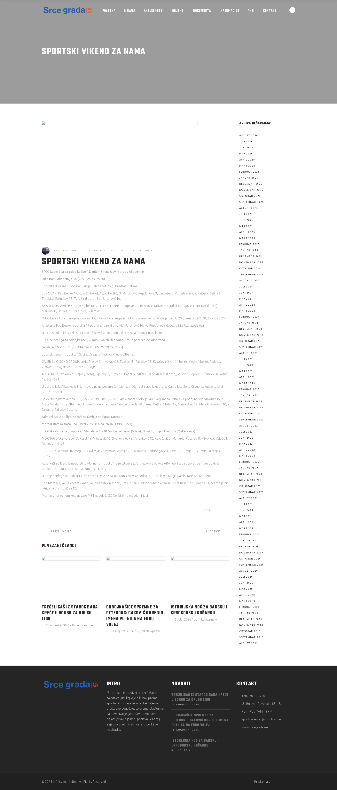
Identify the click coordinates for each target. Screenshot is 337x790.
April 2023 (247, 377)
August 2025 (248, 208)
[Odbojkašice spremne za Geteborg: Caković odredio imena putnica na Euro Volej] (135, 579)
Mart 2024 (247, 310)
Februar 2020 (249, 607)
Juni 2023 (246, 365)
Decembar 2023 (251, 329)
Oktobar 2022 (250, 413)
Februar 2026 (249, 171)
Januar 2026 (248, 177)
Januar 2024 (248, 323)
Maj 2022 (246, 443)
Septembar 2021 (251, 492)
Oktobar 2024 (250, 268)
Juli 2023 (246, 359)
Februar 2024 (249, 317)
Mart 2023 (247, 383)
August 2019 (248, 643)
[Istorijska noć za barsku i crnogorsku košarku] (200, 579)
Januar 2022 (248, 468)
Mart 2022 (247, 456)
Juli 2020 (246, 576)
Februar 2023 (249, 389)
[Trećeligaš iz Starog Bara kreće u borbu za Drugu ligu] (71, 579)
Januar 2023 (248, 395)
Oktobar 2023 (250, 341)
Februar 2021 (249, 534)
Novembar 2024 (251, 262)
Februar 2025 (249, 244)
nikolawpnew (68, 250)
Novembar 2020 (251, 552)
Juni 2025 (246, 220)
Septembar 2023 (251, 347)
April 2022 (247, 450)
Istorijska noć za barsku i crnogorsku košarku (199, 610)
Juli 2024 (246, 286)
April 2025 (247, 232)
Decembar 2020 (251, 546)
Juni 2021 (246, 510)
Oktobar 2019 (250, 631)
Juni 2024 (246, 292)
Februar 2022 (249, 462)
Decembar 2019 (251, 619)
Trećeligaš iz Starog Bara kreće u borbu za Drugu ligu (70, 613)
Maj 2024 (246, 298)
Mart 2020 (247, 601)
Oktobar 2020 (250, 558)
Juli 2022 (246, 431)
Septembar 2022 (251, 419)
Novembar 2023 (251, 335)
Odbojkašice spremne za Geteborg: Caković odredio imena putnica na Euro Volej (134, 616)
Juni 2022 (246, 437)
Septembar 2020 (251, 564)
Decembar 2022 (251, 401)
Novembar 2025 (251, 190)
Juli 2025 (246, 214)
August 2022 (248, 425)
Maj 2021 (246, 516)
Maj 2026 (246, 153)
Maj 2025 (246, 226)
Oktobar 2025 (250, 196)
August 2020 (248, 570)
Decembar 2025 (251, 184)
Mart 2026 (247, 165)
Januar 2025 (248, 250)
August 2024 (248, 280)
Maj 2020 (246, 589)
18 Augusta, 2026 (57, 625)
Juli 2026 (246, 141)
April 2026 (247, 159)
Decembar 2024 (251, 256)
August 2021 (248, 498)
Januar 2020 (248, 613)
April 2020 (247, 595)
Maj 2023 (246, 371)
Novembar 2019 (251, 625)
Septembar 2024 (251, 274)
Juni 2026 (246, 147)
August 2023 (248, 353)
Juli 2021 (246, 504)
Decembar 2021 (251, 474)
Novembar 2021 (251, 480)
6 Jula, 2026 (183, 619)
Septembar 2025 (251, 202)
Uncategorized (143, 250)
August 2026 (248, 135)
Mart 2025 (247, 238)
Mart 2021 (247, 528)
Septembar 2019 (251, 637)
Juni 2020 (246, 583)
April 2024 (247, 304)
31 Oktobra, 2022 (100, 250)
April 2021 (247, 522)
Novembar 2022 (251, 407)
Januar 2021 (248, 540)
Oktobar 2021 (250, 486)
